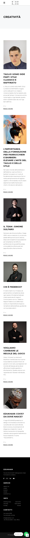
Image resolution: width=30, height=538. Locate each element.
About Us (6, 486)
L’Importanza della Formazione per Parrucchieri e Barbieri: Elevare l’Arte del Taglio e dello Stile (14, 157)
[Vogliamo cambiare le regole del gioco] (15, 332)
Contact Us (7, 494)
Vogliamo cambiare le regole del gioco (14, 351)
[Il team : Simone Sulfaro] (15, 210)
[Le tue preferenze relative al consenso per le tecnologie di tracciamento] (27, 535)
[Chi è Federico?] (15, 272)
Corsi (5, 488)
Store (5, 492)
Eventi (5, 490)
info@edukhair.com (8, 518)
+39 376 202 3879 (8, 519)
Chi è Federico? (12, 287)
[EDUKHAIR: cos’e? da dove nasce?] (15, 398)
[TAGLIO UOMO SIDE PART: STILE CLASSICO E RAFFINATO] (15, 54)
